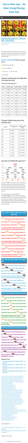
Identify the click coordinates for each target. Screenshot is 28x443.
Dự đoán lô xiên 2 (5, 392)
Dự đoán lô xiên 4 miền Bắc (16, 392)
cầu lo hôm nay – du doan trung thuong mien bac (14, 8)
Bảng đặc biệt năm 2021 (7, 379)
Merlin (19, 441)
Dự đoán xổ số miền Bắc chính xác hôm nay (11, 394)
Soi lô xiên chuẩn (5, 412)
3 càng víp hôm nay (6, 376)
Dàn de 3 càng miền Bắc (7, 383)
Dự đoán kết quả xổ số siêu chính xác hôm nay (11, 390)
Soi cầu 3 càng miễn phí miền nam (9, 408)
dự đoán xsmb (5, 397)
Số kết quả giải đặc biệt (7, 403)
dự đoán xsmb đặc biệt (17, 399)
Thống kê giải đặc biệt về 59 (8, 419)
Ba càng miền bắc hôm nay (17, 376)
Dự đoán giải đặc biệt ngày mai (8, 388)
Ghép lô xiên (4, 401)
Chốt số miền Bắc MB (8, 60)
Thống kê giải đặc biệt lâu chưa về (9, 417)
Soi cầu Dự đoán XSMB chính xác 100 (10, 410)
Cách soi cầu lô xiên (18, 379)
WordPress (14, 441)
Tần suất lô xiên (13, 412)
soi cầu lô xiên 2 (22, 410)
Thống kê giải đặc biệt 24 (7, 415)
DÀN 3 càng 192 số (6, 381)
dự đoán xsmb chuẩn (6, 399)
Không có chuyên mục (13, 401)
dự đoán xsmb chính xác (14, 397)
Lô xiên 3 (21, 401)
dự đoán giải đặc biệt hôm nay (8, 385)
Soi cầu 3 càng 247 (17, 403)
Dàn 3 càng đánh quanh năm (17, 381)
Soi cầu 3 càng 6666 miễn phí (8, 406)
